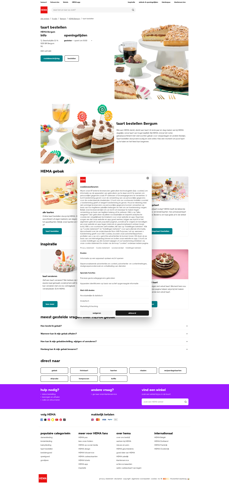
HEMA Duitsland (161, 441)
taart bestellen (52, 231)
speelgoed (45, 456)
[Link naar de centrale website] (44, 9)
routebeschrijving (52, 58)
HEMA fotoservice (86, 452)
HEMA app (83, 464)
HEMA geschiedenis (125, 449)
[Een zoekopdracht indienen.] (133, 10)
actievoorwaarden (124, 464)
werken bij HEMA (123, 441)
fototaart (84, 370)
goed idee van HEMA (125, 452)
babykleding (46, 445)
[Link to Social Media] (42, 420)
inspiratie (82, 468)
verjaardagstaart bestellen (157, 231)
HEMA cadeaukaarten (88, 456)
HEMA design (84, 449)
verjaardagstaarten (172, 370)
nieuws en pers (122, 445)
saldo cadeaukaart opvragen (128, 468)
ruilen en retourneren (51, 400)
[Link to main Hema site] (43, 478)
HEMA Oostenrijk (161, 449)
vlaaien (143, 370)
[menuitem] (44, 2)
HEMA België (160, 437)
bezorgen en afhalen (51, 397)
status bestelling (49, 394)
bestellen (72, 58)
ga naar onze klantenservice (105, 394)
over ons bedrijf (123, 437)
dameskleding (46, 437)
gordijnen (45, 460)
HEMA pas (83, 437)
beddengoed (46, 452)
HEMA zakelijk (122, 456)
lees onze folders (85, 441)
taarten (113, 370)
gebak (54, 370)
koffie (113, 378)
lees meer (50, 304)
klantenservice (122, 460)
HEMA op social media (88, 445)
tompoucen (84, 378)
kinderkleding (46, 441)
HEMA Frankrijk (160, 445)
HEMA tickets (84, 460)
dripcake (54, 378)
